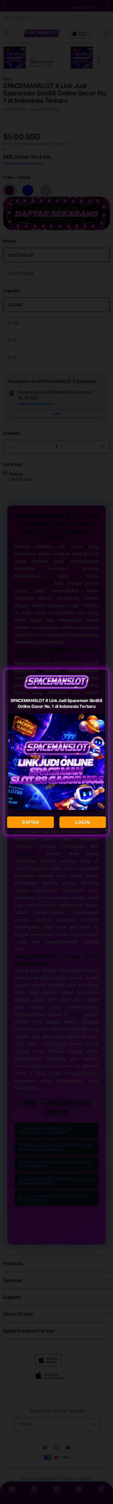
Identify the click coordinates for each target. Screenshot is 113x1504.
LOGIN (82, 822)
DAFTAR (30, 822)
